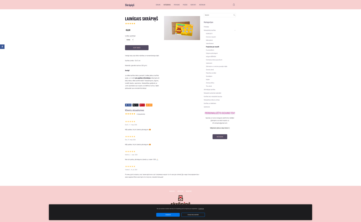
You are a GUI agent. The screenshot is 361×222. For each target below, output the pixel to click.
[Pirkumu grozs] (234, 5)
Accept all (168, 215)
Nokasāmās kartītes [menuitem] (210, 30)
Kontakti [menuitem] (193, 5)
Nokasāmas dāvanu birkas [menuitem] (212, 100)
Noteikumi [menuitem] (202, 5)
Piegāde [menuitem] (185, 5)
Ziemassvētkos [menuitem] (210, 83)
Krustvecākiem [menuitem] (210, 50)
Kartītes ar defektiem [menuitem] (210, 103)
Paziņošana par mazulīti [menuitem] (212, 47)
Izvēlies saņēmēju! (130, 36)
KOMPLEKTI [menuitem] (209, 33)
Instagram (220, 137)
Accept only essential (193, 215)
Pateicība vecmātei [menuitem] (211, 73)
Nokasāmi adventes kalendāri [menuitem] (212, 93)
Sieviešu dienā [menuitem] (210, 70)
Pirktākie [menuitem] (206, 27)
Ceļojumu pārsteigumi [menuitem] (212, 53)
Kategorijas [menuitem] (167, 5)
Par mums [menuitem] (177, 5)
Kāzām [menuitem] (208, 79)
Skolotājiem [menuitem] (209, 76)
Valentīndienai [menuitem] (209, 43)
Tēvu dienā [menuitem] (209, 86)
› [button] (235, 30)
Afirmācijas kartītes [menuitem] (209, 89)
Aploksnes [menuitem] (207, 107)
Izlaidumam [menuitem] (209, 63)
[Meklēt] (234, 15)
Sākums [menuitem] (158, 5)
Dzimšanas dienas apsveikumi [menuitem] (214, 60)
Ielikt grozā (136, 48)
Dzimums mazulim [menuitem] (211, 37)
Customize (201, 209)
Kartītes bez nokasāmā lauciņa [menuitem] (213, 96)
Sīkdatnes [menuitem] (189, 191)
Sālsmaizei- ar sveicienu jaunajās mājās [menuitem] (216, 66)
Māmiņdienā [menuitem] (209, 40)
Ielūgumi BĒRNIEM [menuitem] (211, 56)
